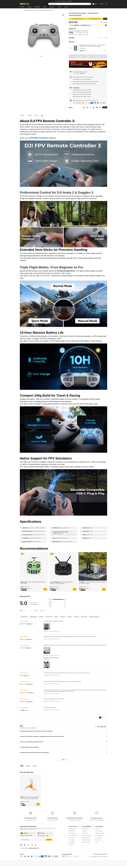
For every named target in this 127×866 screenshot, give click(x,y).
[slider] (33, 602)
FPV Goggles (71, 837)
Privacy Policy (98, 837)
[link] (21, 10)
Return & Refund (98, 835)
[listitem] (40, 56)
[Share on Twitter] (90, 107)
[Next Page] (105, 717)
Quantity (71, 37)
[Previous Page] (98, 717)
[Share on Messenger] (97, 107)
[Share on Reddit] (100, 107)
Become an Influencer (86, 835)
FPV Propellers (72, 842)
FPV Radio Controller (73, 835)
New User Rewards (86, 842)
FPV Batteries (72, 840)
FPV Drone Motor (72, 828)
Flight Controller (72, 833)
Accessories (71, 844)
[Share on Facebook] (87, 107)
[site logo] (24, 4)
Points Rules (84, 833)
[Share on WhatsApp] (94, 107)
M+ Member (84, 831)
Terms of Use (98, 840)
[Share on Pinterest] (84, 107)
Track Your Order (99, 831)
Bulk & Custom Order (86, 840)
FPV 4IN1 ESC (72, 831)
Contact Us (97, 828)
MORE (63, 759)
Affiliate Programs (86, 837)
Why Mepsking (85, 828)
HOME (21, 10)
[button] (99, 37)
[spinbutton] (102, 37)
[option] (78, 32)
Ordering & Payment (99, 833)
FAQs (96, 842)
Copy (105, 107)
